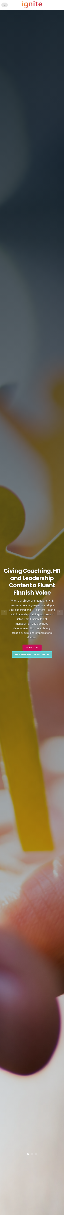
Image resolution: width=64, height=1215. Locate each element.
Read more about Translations (32, 654)
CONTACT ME (32, 647)
